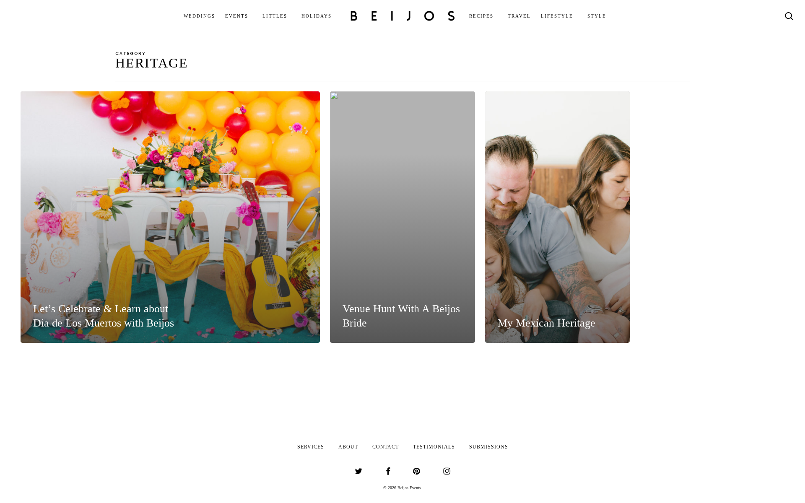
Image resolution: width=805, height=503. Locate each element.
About (348, 447)
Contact (385, 447)
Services (310, 447)
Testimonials (434, 447)
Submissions (488, 447)
